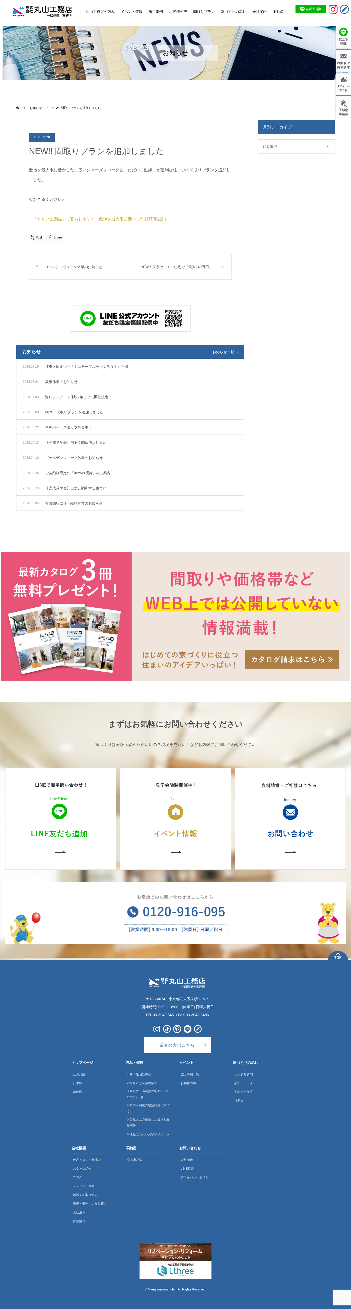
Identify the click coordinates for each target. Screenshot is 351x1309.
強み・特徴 (135, 1062)
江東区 (77, 1083)
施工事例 (156, 12)
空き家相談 (134, 1160)
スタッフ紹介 (82, 1168)
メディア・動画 (84, 1186)
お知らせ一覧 (223, 352)
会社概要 (79, 1148)
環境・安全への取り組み (90, 1203)
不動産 (131, 1148)
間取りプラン (204, 12)
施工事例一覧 (190, 1074)
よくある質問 (243, 1074)
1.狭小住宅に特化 (139, 1074)
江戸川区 (79, 1074)
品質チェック (243, 1083)
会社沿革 (79, 1212)
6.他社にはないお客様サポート (148, 1134)
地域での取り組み (85, 1195)
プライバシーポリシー (196, 1177)
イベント (186, 1062)
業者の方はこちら (177, 1045)
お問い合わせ (190, 1148)
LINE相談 (187, 1168)
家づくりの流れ (245, 1062)
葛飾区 (77, 1092)
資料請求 (187, 1160)
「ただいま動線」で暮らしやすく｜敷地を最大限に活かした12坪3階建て (100, 219)
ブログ (77, 1177)
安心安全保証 (243, 1092)
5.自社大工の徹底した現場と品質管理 (148, 1122)
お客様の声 (188, 1083)
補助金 (239, 1100)
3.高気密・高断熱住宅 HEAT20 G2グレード (148, 1094)
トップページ (82, 1062)
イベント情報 (131, 12)
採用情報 (79, 1221)
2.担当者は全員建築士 (142, 1083)
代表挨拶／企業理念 (87, 1160)
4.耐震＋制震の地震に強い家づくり (148, 1108)
